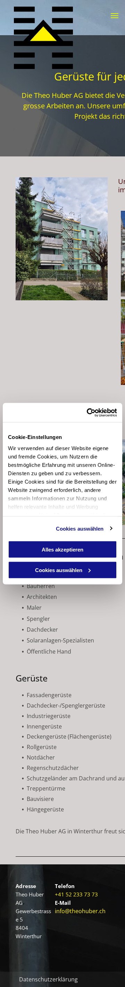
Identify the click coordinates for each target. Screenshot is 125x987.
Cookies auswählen (80, 528)
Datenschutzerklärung (48, 979)
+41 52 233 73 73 (76, 894)
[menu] (115, 16)
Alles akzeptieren (62, 550)
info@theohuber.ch (80, 911)
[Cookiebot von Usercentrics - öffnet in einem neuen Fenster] (88, 412)
